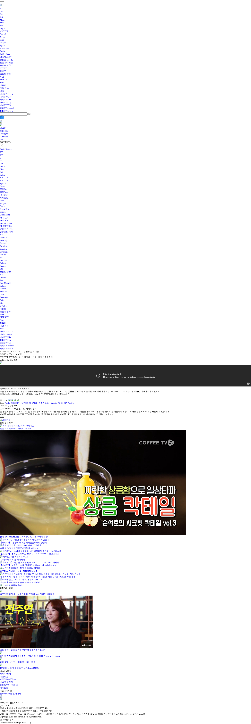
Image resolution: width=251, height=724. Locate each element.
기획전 (3, 85)
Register (9, 149)
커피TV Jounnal (7, 108)
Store (2, 83)
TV (1, 8)
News (2, 37)
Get (1, 17)
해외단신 (4, 198)
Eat (1, 26)
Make (2, 20)
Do (1, 14)
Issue (2, 40)
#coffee (71, 403)
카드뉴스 (4, 192)
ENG (2, 139)
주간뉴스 (4, 189)
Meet (2, 23)
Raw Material (5, 283)
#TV (66, 403)
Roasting (3, 240)
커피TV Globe (6, 97)
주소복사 (4, 400)
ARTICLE (4, 31)
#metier (54, 403)
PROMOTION (6, 57)
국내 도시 (4, 218)
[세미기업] (5, 420)
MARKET (4, 80)
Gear (2, 294)
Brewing (3, 246)
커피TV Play (5, 102)
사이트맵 (4, 688)
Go (1, 11)
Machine (3, 260)
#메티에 (27, 403)
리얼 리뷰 (4, 88)
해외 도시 (4, 220)
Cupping (3, 249)
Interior (3, 266)
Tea (1, 257)
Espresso (3, 243)
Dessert (3, 255)
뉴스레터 (4, 136)
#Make (7, 403)
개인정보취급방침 (8, 679)
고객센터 (4, 134)
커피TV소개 (5, 674)
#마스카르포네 (44, 403)
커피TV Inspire (6, 111)
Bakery (3, 263)
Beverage (4, 252)
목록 (2, 417)
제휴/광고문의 (6, 682)
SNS (2, 91)
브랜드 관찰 (5, 65)
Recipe (3, 51)
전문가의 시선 (6, 62)
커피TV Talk (5, 105)
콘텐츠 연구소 (6, 60)
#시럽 (34, 403)
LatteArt (3, 238)
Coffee (3, 277)
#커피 (60, 403)
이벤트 (3, 71)
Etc (1, 269)
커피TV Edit (5, 100)
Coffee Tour (5, 54)
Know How (4, 209)
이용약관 (4, 676)
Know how (4, 48)
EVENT (3, 68)
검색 (29, 114)
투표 (2, 77)
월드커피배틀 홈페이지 (10, 693)
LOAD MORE (5, 671)
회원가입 (4, 131)
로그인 (3, 128)
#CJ (22, 403)
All (1, 235)
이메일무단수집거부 (9, 685)
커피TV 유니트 (7, 94)
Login (2, 149)
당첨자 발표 (5, 74)
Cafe (2, 300)
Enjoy (2, 28)
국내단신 (4, 195)
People (3, 43)
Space (2, 45)
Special (3, 34)
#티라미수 (15, 403)
